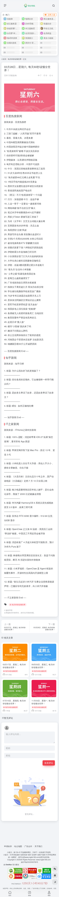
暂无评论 (8, 717)
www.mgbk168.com (44, 859)
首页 (4, 59)
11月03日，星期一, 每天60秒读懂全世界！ (43, 702)
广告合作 (28, 846)
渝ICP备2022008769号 (29, 862)
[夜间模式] (55, 882)
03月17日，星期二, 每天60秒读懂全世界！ (14, 666)
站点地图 (18, 846)
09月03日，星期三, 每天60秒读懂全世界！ (43, 666)
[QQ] (55, 875)
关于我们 (38, 846)
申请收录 (8, 846)
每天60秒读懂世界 (14, 59)
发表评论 (48, 762)
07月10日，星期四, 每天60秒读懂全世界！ (14, 702)
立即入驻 (51, 14)
